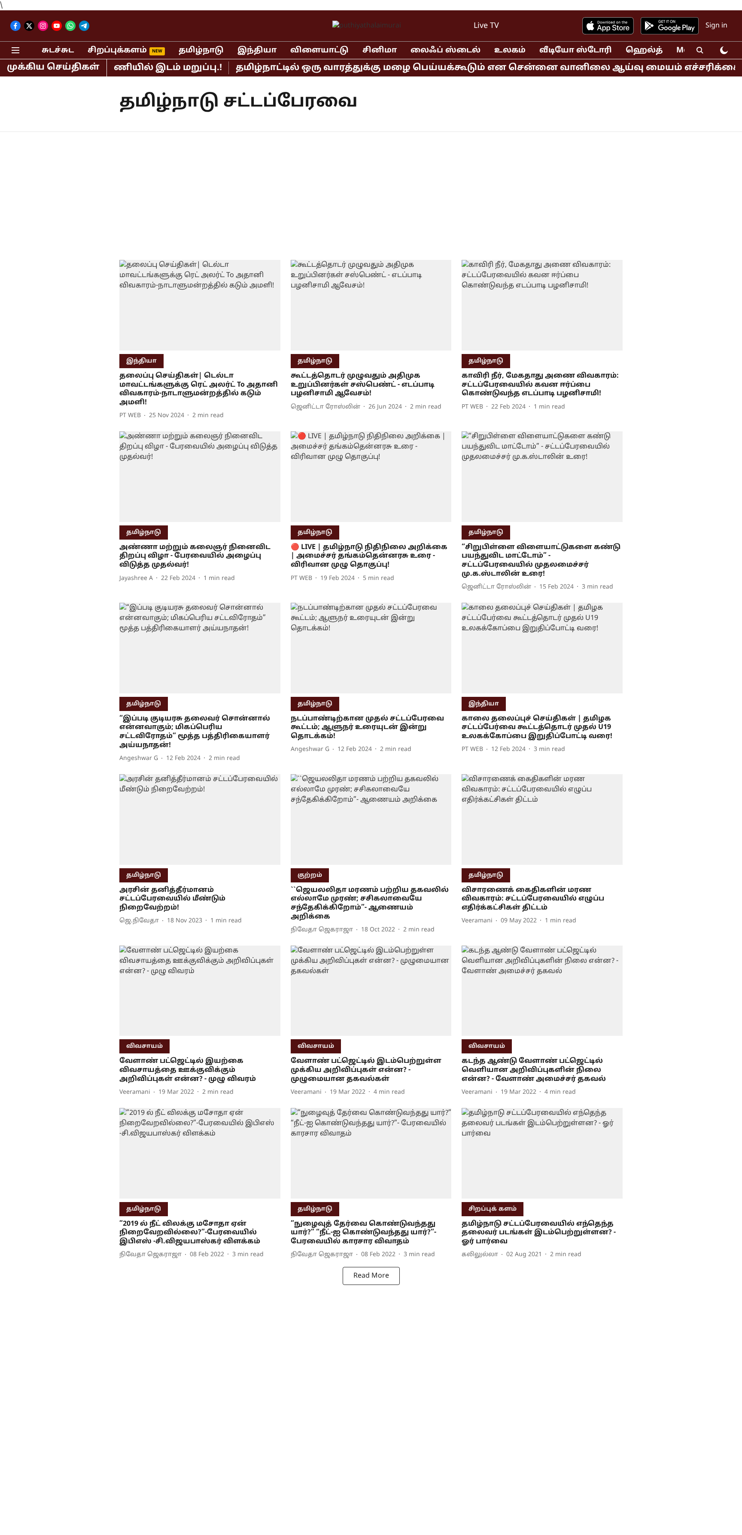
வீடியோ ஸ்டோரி (575, 50)
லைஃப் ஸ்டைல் (445, 50)
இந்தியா (257, 50)
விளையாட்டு (319, 50)
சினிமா (379, 50)
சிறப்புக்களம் (117, 50)
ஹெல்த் (644, 50)
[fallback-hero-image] (199, 305)
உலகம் (510, 50)
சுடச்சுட (58, 50)
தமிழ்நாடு (201, 50)
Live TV (486, 26)
